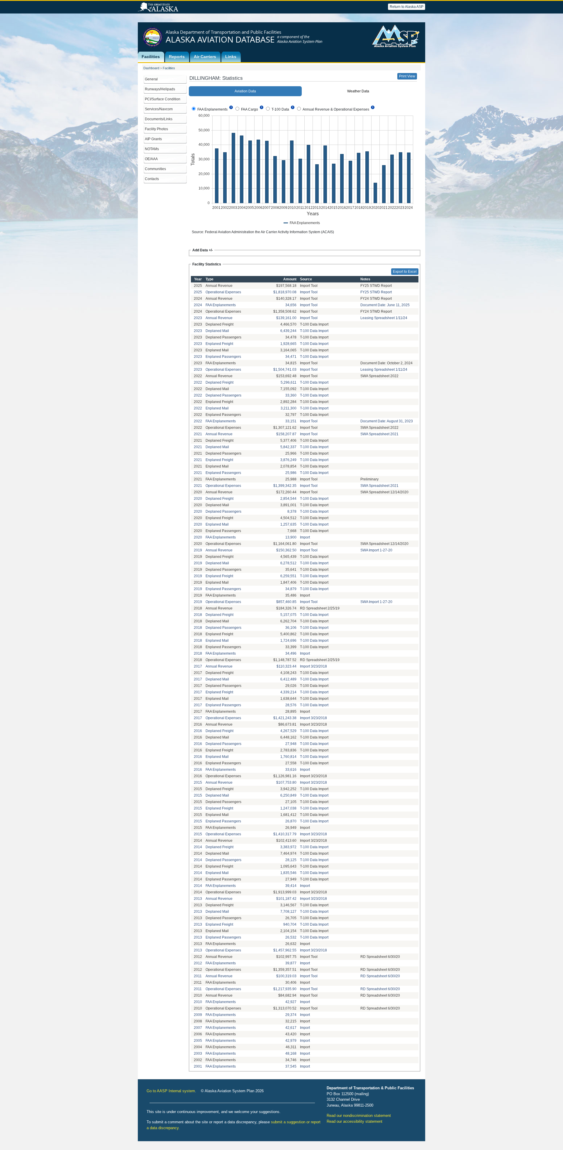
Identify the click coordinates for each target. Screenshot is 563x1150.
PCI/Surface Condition (162, 99)
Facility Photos (156, 129)
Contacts (152, 179)
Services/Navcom (159, 109)
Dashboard (151, 68)
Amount (289, 279)
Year (198, 279)
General (151, 79)
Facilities (169, 68)
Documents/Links (158, 119)
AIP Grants (153, 139)
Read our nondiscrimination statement (359, 1115)
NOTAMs (152, 149)
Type (209, 279)
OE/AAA (151, 159)
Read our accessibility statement (354, 1121)
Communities (155, 169)
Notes (365, 279)
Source (306, 279)
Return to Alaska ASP (406, 7)
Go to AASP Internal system (171, 1091)
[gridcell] (198, 285)
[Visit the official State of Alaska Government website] (158, 7)
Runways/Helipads (160, 89)
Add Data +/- (202, 250)
